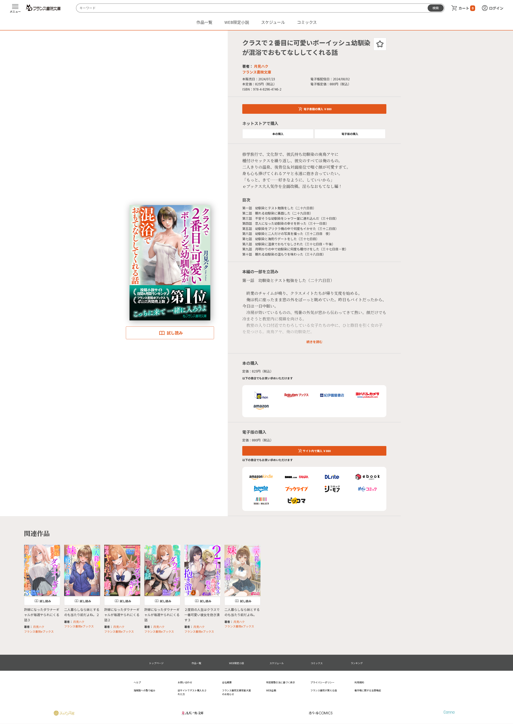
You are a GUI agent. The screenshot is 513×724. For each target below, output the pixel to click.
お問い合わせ (185, 682)
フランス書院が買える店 (323, 690)
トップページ (156, 663)
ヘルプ (137, 682)
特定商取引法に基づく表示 (280, 682)
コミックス (307, 22)
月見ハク (261, 66)
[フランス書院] (43, 8)
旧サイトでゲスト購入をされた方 (192, 692)
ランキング (357, 663)
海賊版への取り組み (144, 690)
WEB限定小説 (236, 22)
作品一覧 (204, 22)
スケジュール (273, 22)
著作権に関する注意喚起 (367, 690)
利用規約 (359, 682)
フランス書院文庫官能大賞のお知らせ (236, 692)
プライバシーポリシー (322, 682)
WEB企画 (271, 690)
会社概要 (227, 682)
